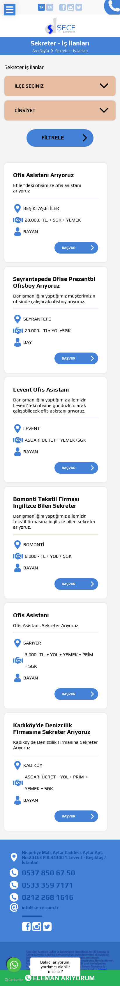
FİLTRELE (53, 137)
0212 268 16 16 (110, 7)
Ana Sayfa (40, 51)
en (50, 7)
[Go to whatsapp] (14, 964)
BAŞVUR (68, 248)
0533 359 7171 (47, 885)
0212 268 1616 (47, 897)
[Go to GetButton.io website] (14, 980)
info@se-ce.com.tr (40, 907)
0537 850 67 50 (48, 872)
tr (41, 7)
